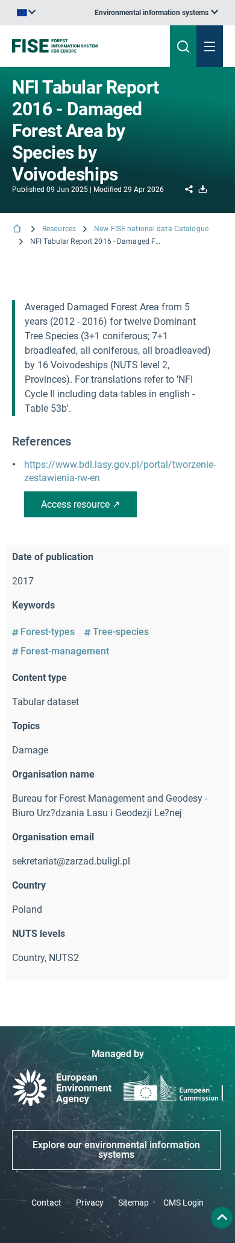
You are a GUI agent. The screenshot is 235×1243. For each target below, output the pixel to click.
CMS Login (183, 1202)
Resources (59, 229)
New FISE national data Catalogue (151, 229)
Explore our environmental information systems (116, 1149)
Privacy (90, 1202)
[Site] (79, 46)
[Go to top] (222, 1218)
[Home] (18, 229)
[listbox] (156, 12)
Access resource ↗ (80, 504)
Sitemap (133, 1202)
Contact (46, 1202)
